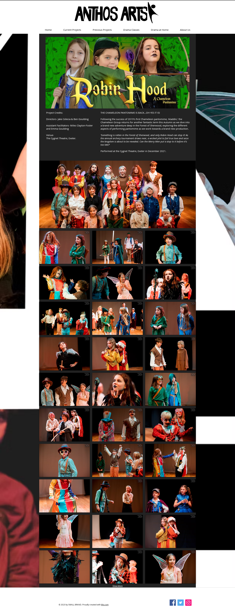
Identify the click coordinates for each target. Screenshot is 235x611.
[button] (64, 247)
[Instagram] (188, 602)
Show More (118, 586)
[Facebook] (173, 602)
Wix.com (105, 604)
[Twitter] (180, 602)
